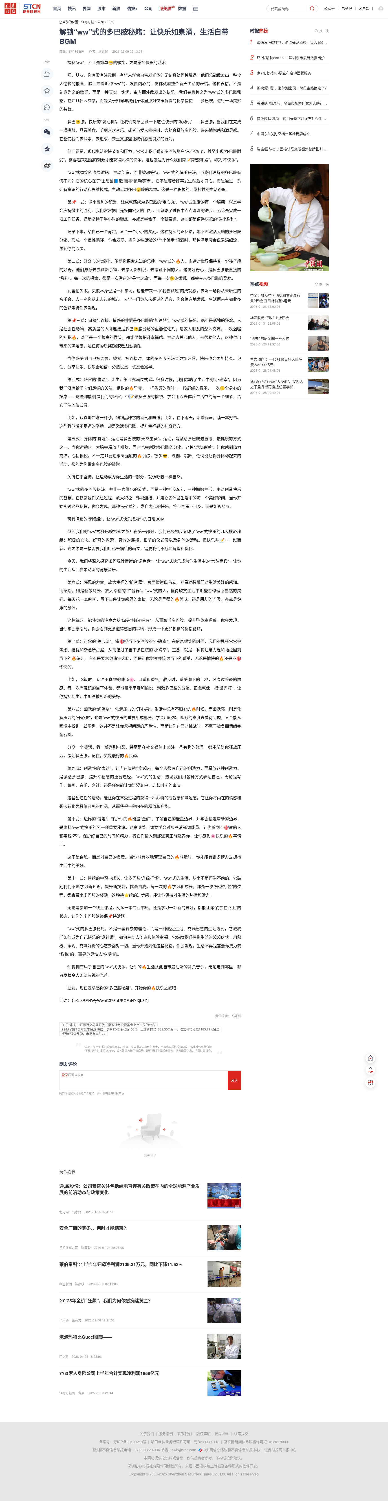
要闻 (87, 8)
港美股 (165, 8)
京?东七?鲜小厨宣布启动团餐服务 (284, 73)
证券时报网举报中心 (280, 1449)
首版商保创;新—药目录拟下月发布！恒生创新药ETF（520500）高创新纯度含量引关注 (293, 118)
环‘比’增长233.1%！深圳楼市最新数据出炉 (291, 57)
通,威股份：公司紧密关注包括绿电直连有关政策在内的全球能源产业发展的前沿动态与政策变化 (129, 1189)
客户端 (364, 8)
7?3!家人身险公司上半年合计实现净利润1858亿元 (109, 1373)
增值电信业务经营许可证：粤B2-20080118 (185, 1441)
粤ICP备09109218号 (129, 1441)
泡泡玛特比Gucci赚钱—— (85, 1337)
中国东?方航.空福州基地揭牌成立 (283, 133)
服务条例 (166, 1433)
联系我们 (184, 1433)
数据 (182, 8)
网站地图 (222, 1433)
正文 (110, 22)
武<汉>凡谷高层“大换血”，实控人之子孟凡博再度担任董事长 (276, 384)
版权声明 (203, 1433)
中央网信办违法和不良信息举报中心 (231, 1449)
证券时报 (87, 22)
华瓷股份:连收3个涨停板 (269, 317)
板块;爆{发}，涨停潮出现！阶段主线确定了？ (292, 88)
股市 (101, 8)
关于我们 (147, 1433)
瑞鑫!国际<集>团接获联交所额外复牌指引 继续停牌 (293, 149)
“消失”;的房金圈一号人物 (269, 338)
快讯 (72, 8)
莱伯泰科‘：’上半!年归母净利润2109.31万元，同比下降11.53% (121, 1264)
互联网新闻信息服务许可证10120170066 (256, 1441)
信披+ (132, 8)
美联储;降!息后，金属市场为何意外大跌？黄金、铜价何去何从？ (293, 103)
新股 (116, 8)
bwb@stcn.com (184, 1449)
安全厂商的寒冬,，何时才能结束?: (93, 1228)
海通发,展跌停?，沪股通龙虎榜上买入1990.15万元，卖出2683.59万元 (293, 42)
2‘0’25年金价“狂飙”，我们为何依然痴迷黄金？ (106, 1300)
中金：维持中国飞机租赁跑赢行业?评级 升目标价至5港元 (275, 298)
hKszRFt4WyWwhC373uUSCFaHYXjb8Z (110, 1000)
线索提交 (241, 1433)
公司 (148, 8)
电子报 (346, 8)
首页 (57, 8)
